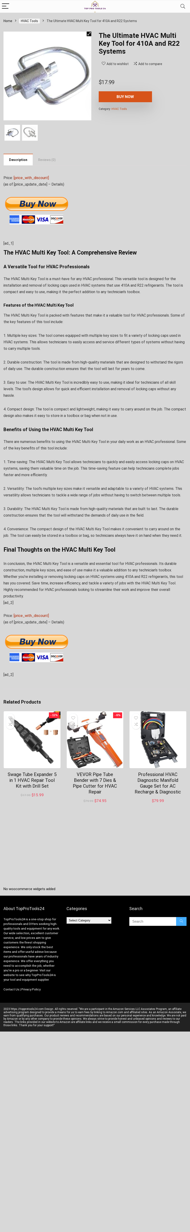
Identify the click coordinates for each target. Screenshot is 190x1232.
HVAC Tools (29, 21)
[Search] (182, 6)
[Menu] (5, 6)
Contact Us (11, 989)
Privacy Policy (31, 989)
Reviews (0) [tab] (47, 160)
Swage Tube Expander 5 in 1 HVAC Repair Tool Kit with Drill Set (32, 780)
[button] (89, 34)
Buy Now (125, 96)
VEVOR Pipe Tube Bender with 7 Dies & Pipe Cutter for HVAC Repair (95, 783)
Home (7, 21)
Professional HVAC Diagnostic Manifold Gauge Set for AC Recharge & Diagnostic (158, 783)
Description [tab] (18, 160)
